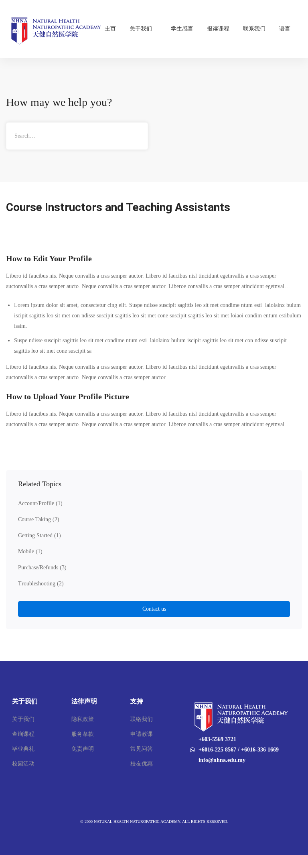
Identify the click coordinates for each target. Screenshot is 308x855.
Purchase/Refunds (42, 568)
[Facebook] (189, 777)
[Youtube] (200, 777)
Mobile (30, 551)
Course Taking (38, 519)
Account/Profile (40, 503)
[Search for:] (77, 136)
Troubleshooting (41, 584)
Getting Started (39, 535)
